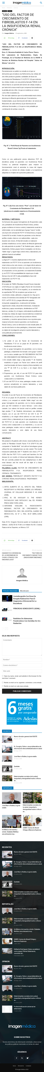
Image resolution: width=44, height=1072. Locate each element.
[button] (41, 3)
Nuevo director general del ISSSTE (25, 736)
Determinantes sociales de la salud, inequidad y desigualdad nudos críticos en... (27, 778)
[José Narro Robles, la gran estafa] (7, 758)
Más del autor (24, 591)
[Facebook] (16, 1058)
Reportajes (5, 827)
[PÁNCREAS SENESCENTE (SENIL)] (7, 609)
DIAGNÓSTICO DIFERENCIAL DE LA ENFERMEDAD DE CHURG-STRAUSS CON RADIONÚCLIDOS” (11, 556)
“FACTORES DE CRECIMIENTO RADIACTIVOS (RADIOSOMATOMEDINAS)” (32, 555)
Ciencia (16, 8)
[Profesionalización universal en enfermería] (7, 1009)
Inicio (3, 8)
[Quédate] (7, 768)
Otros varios (26, 802)
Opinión (5, 803)
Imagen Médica (9, 33)
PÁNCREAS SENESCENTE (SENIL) (26, 608)
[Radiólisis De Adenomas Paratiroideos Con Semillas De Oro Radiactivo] (7, 619)
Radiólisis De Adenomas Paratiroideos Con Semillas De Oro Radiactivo (26, 620)
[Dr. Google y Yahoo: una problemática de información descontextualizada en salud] (7, 749)
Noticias (9, 8)
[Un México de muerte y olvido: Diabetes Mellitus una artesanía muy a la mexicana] (11, 821)
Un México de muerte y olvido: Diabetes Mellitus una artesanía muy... (10, 832)
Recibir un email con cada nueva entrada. (16, 686)
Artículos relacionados (10, 591)
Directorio (21, 1066)
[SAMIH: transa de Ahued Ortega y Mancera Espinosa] (32, 820)
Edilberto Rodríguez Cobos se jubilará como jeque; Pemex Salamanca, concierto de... (27, 951)
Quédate (17, 766)
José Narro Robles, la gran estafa (25, 756)
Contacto (28, 1066)
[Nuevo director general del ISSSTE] (7, 739)
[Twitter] (27, 1058)
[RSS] (22, 1058)
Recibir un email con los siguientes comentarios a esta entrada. (23, 682)
